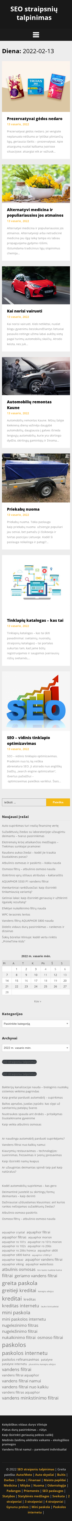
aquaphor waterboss (39, 1264)
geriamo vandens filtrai (36, 1275)
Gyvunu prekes (17, 1507)
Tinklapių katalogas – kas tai (35, 620)
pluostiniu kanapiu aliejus (42, 1364)
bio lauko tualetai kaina (49, 1270)
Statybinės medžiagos (33, 1496)
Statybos (8, 1496)
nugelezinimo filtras (20, 1325)
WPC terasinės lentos (16, 914)
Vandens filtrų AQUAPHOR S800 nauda (28, 921)
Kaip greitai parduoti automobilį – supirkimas (32, 1097)
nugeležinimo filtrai (19, 1331)
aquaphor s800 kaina (16, 1255)
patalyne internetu (14, 1364)
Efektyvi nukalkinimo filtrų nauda (24, 908)
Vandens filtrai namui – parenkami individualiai (34, 1449)
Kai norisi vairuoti (24, 311)
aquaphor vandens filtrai (43, 1259)
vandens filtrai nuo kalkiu (25, 1387)
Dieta (21, 1480)
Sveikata (58, 1496)
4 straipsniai (54, 1501)
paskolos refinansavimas (20, 1359)
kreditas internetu (20, 1305)
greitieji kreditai (19, 1290)
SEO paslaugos (52, 1491)
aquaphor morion (40, 1237)
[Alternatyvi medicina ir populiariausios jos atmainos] (36, 183)
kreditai (12, 1298)
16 (26, 980)
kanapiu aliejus (46, 1291)
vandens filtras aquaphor (21, 1392)
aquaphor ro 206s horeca (19, 1250)
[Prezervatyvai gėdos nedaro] (36, 86)
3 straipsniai (33, 1501)
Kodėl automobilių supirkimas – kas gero (29, 1186)
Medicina (10, 1485)
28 (7, 992)
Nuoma (38, 1485)
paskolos (14, 1345)
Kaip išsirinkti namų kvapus (20, 1161)
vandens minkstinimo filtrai (30, 1398)
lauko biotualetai (50, 1306)
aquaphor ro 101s (14, 1242)
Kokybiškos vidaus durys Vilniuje (24, 1424)
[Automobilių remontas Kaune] (36, 376)
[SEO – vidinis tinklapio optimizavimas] (36, 701)
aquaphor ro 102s (14, 1246)
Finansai (34, 1480)
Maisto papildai (55, 1480)
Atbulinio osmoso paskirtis (19, 1212)
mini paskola (16, 1312)
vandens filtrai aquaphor (20, 1375)
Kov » (37, 1001)
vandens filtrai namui (21, 1381)
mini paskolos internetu (24, 1319)
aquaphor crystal (13, 1232)
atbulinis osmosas (19, 1269)
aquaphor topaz (12, 1259)
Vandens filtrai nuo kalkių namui (23, 1145)
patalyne (47, 1359)
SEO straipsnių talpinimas (34, 13)
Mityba (25, 1485)
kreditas (30, 1299)
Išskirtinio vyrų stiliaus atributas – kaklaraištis (32, 875)
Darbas (9, 1480)
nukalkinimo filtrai (19, 1337)
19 (55, 980)
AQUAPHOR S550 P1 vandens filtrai (25, 881)
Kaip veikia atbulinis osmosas (21, 1124)
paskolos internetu (25, 1352)
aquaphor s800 (48, 1250)
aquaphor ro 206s (39, 1246)
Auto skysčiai (44, 1475)
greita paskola (19, 1283)
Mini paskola (41, 1507)
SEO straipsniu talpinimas (19, 1062)
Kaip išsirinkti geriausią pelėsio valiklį (27, 1435)
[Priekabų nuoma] (36, 478)
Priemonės (31, 1491)
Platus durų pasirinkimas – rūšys (24, 1430)
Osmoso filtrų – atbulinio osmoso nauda (28, 869)
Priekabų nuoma (23, 509)
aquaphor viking (13, 1264)
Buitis (61, 1475)
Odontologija (56, 1485)
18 (45, 980)
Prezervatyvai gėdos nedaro (34, 118)
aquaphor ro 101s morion (45, 1242)
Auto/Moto (24, 1475)
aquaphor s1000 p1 (42, 1255)
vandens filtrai (16, 1369)
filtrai (7, 1275)
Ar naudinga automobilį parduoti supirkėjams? (33, 1138)
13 (65, 975)
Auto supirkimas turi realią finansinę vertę (30, 826)
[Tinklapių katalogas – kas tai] (36, 584)
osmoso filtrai (50, 1337)
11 (45, 975)
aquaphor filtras (14, 1237)
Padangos (14, 1491)
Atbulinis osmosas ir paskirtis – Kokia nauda (31, 863)
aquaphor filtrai (38, 1232)
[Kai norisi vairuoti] (36, 285)
